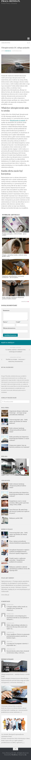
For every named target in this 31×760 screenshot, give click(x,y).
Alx (25, 755)
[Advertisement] (15, 20)
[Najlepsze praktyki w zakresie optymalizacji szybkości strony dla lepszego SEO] (4, 569)
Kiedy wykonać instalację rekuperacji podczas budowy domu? (17, 430)
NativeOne (15, 302)
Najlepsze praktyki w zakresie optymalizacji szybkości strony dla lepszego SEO (19, 568)
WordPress (14, 755)
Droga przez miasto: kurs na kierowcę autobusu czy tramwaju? (19, 446)
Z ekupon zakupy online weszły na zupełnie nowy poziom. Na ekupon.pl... (17, 608)
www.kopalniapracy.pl (23, 589)
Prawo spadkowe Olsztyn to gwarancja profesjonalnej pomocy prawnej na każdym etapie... (18, 636)
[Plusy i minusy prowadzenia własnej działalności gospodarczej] (4, 543)
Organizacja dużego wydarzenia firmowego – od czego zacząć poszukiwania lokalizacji (18, 412)
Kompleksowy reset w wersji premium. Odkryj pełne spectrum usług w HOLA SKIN (19, 502)
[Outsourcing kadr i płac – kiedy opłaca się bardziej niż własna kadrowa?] (4, 422)
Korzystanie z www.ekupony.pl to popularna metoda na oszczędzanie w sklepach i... (18, 617)
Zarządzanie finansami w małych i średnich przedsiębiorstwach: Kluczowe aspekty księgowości (19, 551)
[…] (24, 682)
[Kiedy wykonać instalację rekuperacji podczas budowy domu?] (4, 430)
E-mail (18, 322)
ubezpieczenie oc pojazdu (17, 120)
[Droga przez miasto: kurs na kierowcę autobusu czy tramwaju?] (4, 447)
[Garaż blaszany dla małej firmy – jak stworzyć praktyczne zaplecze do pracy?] (4, 512)
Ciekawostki (5, 43)
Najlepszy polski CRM (15, 518)
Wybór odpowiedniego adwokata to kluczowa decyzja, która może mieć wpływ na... (17, 626)
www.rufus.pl (5, 595)
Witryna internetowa (9, 328)
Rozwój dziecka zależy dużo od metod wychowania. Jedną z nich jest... (18, 652)
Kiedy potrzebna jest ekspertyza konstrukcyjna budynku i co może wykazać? (19, 438)
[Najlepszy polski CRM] (4, 520)
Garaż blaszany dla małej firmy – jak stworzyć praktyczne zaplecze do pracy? (19, 511)
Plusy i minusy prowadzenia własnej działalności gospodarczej (19, 542)
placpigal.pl (13, 583)
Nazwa (5, 322)
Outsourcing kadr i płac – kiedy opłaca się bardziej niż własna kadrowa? (18, 421)
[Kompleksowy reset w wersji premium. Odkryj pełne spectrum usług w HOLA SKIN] (4, 503)
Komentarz (6, 310)
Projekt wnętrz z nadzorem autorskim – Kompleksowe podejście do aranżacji (17, 560)
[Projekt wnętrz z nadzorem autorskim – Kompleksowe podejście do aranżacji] (4, 560)
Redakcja (8, 51)
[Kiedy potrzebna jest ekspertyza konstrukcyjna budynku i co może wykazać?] (4, 439)
